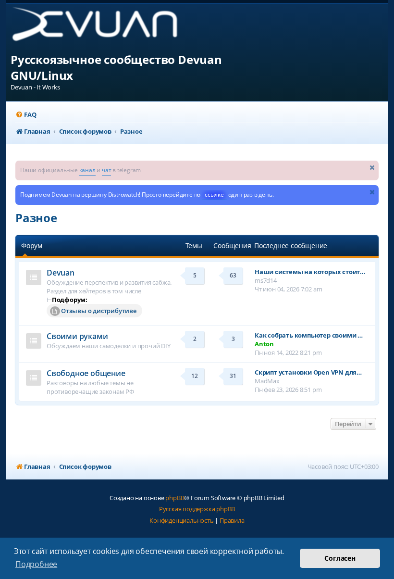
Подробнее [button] (36, 564)
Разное (36, 218)
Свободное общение (86, 373)
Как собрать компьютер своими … (309, 335)
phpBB (174, 497)
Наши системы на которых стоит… (310, 271)
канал (87, 170)
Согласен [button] (339, 558)
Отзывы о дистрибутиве (98, 310)
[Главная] (103, 27)
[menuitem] (25, 115)
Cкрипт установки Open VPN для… (308, 372)
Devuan (60, 272)
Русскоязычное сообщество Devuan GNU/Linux (116, 67)
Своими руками (77, 336)
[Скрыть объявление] (372, 167)
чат (106, 170)
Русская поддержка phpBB (197, 508)
